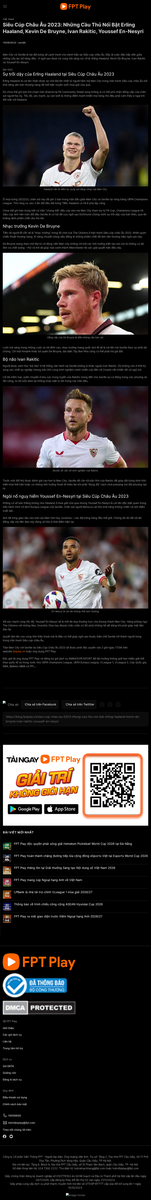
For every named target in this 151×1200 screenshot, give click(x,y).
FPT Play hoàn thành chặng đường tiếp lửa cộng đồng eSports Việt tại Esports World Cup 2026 (81, 856)
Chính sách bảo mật (15, 1104)
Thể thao (8, 19)
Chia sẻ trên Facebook (40, 704)
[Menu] (5, 6)
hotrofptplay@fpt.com (21, 1122)
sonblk (22, 42)
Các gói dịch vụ (12, 1034)
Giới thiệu (8, 1028)
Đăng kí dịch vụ (12, 1079)
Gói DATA (8, 1066)
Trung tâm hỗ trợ (13, 1048)
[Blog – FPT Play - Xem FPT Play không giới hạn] (75, 6)
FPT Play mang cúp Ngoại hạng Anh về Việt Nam (48, 880)
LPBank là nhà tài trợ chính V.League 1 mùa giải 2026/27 (53, 892)
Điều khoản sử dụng (15, 1097)
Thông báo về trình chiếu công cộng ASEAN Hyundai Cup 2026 (58, 904)
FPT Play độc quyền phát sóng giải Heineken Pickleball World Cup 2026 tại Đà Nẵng (73, 844)
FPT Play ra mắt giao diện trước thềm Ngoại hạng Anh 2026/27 (58, 916)
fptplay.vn (18, 651)
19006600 (14, 1115)
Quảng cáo (9, 1072)
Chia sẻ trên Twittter (80, 704)
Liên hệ (7, 1041)
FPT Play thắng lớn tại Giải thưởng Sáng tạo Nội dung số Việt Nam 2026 (64, 868)
